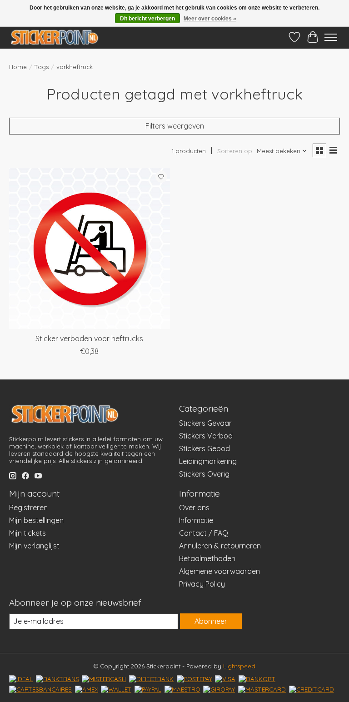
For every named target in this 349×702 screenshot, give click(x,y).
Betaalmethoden (207, 558)
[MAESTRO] (182, 689)
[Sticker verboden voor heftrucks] (89, 248)
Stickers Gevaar (205, 423)
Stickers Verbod (206, 435)
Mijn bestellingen (36, 520)
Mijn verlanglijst (34, 545)
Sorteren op (234, 150)
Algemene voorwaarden (219, 571)
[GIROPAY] (219, 689)
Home (18, 66)
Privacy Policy (202, 583)
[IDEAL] (21, 678)
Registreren (28, 507)
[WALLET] (116, 689)
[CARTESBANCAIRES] (40, 689)
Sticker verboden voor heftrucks (89, 338)
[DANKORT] (257, 678)
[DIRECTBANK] (151, 678)
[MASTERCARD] (262, 689)
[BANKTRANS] (57, 678)
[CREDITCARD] (311, 689)
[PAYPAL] (148, 689)
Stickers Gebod (204, 448)
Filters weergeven (174, 125)
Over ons (194, 507)
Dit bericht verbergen (147, 18)
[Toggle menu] (331, 37)
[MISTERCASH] (104, 678)
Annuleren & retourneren (220, 545)
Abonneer (210, 621)
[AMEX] (86, 689)
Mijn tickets (27, 533)
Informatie (196, 520)
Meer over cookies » (210, 18)
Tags (42, 66)
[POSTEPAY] (194, 678)
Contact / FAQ (203, 533)
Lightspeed (239, 666)
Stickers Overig (204, 473)
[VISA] (225, 678)
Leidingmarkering (208, 461)
